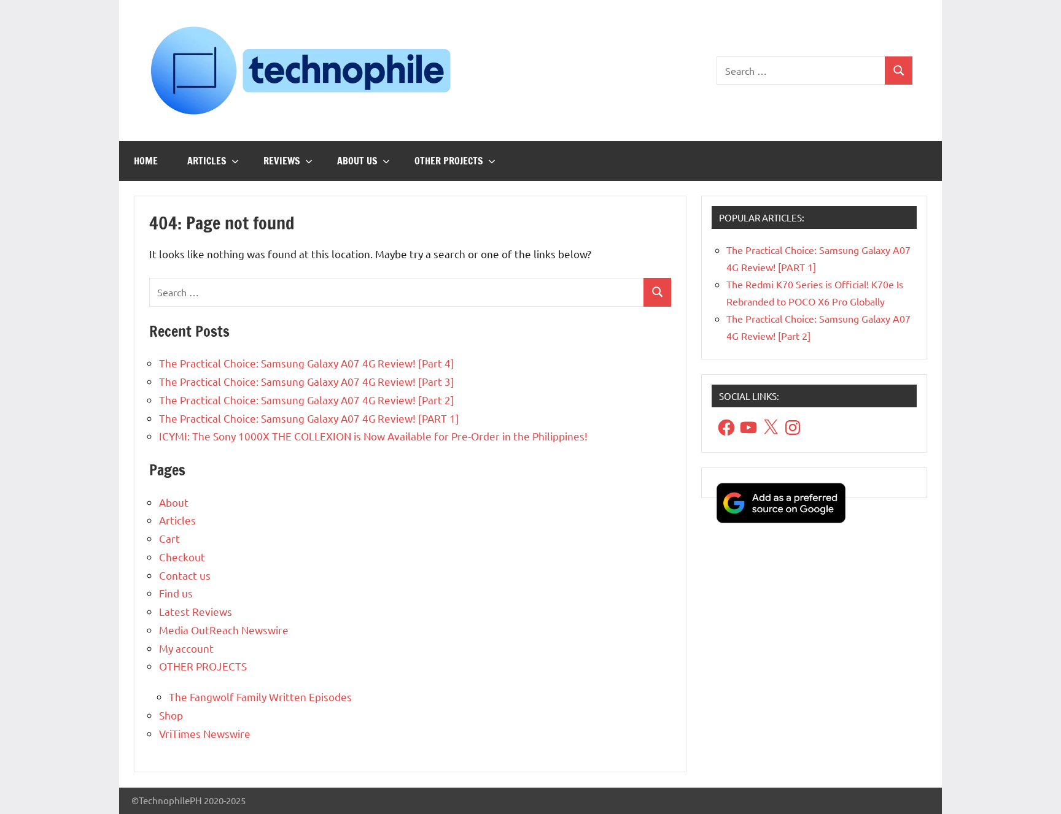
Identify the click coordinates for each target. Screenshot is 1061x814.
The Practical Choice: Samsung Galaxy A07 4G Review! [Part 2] (306, 399)
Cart (169, 538)
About (173, 502)
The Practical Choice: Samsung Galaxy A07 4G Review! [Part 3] (306, 381)
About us (357, 160)
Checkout (182, 556)
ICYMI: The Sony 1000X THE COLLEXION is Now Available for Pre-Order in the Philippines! (373, 435)
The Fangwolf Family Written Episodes (260, 696)
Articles (207, 160)
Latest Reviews (195, 611)
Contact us (185, 575)
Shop (171, 714)
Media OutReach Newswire (224, 629)
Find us (176, 592)
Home (146, 160)
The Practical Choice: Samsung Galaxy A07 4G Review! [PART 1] (309, 418)
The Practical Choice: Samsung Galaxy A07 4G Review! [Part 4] (306, 362)
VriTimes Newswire (205, 733)
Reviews (281, 160)
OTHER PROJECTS (448, 160)
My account (186, 648)
